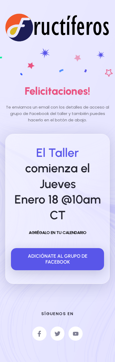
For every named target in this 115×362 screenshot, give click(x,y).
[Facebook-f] (39, 334)
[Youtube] (75, 334)
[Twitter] (58, 334)
